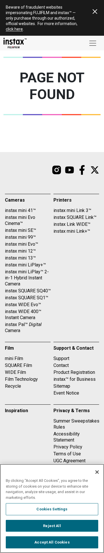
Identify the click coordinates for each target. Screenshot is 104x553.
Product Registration (74, 372)
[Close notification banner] (94, 11)
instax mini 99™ (20, 237)
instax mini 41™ (20, 210)
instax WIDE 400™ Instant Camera (23, 314)
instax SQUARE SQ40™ (28, 290)
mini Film (14, 358)
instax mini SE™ (20, 230)
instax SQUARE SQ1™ (26, 297)
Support (61, 358)
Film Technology (21, 379)
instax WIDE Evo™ (23, 304)
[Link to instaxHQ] (69, 170)
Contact (61, 365)
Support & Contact (73, 348)
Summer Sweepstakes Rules (76, 424)
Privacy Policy (67, 447)
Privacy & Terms (71, 410)
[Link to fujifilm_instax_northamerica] (56, 170)
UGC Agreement (69, 460)
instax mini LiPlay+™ (25, 265)
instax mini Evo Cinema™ (20, 220)
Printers (62, 200)
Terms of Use (67, 454)
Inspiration (16, 410)
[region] (52, 508)
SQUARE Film (18, 365)
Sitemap (61, 386)
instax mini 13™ (20, 258)
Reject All (52, 526)
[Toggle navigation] (93, 43)
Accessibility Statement (66, 437)
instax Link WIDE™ (71, 224)
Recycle (13, 386)
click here (14, 29)
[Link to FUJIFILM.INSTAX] (82, 170)
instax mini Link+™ (71, 231)
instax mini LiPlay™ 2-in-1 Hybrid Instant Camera (27, 278)
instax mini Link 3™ (72, 210)
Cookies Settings (51, 509)
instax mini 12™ (20, 251)
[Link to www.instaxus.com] (15, 43)
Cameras (15, 200)
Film (9, 348)
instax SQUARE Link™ (74, 217)
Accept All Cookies (51, 542)
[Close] (97, 472)
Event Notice (66, 393)
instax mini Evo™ (21, 244)
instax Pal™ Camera (23, 327)
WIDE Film (15, 372)
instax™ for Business (74, 379)
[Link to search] (95, 170)
